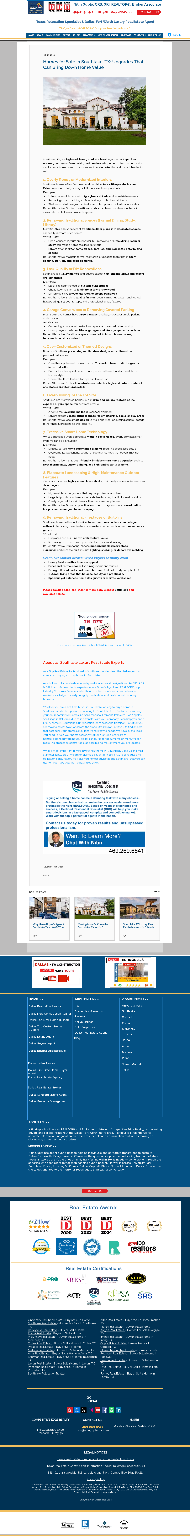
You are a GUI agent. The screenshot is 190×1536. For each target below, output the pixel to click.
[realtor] (70, 1410)
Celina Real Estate (40, 1343)
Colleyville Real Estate (42, 1330)
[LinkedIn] (118, 1410)
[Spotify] (111, 1410)
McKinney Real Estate (42, 1336)
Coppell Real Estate (113, 1343)
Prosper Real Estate (40, 1346)
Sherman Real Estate (41, 1356)
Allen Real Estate (111, 1320)
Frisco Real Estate (39, 1333)
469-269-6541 (83, 12)
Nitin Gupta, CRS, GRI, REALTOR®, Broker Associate (117, 4)
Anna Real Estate (39, 1353)
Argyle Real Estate (112, 1330)
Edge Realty (135, 1472)
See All (157, 891)
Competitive (119, 1472)
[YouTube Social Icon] (97, 1410)
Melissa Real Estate (41, 1350)
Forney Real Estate (112, 1373)
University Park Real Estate (45, 1320)
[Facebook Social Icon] (104, 1410)
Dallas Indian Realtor (41, 1063)
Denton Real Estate (112, 1360)
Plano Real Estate (111, 1326)
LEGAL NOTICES (95, 1452)
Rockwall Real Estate (114, 1353)
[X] (84, 1410)
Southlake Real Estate (53, 867)
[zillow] (77, 1410)
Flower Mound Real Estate (117, 1350)
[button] (40, 35)
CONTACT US (92, 1420)
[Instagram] (90, 1410)
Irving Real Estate (111, 1336)
